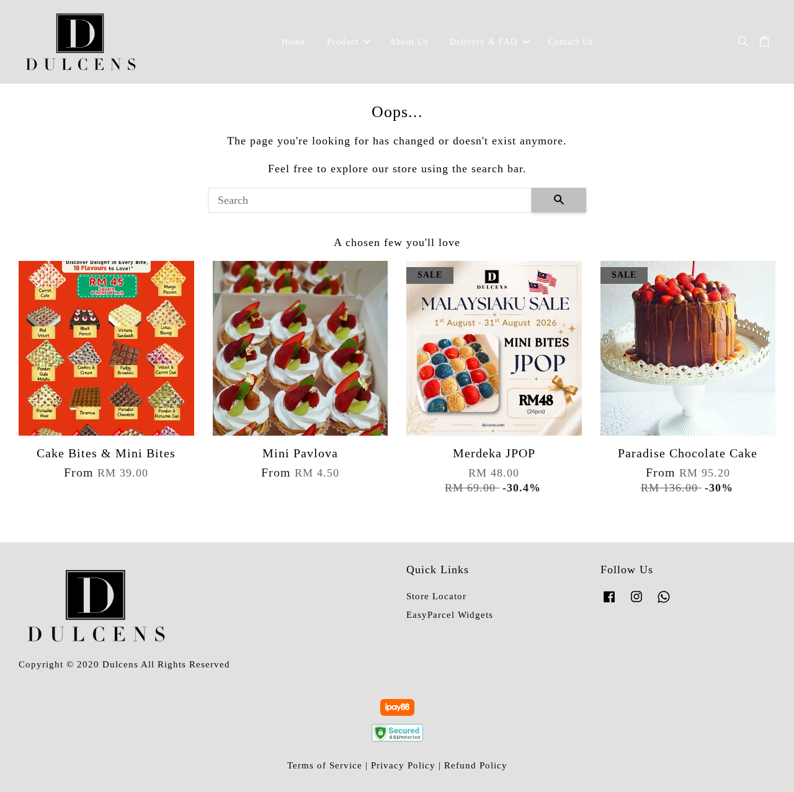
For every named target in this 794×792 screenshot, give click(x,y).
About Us (409, 41)
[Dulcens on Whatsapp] (663, 602)
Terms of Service (324, 765)
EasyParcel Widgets (449, 614)
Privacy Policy (403, 765)
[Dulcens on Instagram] (636, 602)
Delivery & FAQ (483, 41)
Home (293, 41)
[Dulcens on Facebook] (609, 602)
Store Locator (436, 596)
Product (343, 41)
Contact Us (570, 41)
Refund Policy (475, 765)
